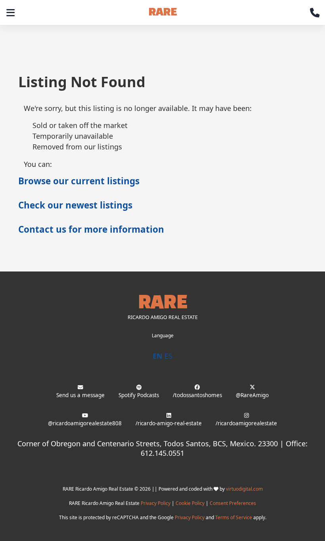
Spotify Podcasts (139, 395)
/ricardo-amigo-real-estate (169, 423)
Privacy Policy (155, 503)
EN (157, 356)
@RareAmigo (252, 395)
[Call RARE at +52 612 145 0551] (314, 12)
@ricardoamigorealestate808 (85, 423)
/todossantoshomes (197, 395)
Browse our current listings (79, 181)
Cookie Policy (190, 503)
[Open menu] (10, 12)
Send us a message (80, 395)
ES (168, 356)
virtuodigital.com (244, 489)
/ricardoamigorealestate (246, 423)
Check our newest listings (75, 205)
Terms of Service (233, 517)
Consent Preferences (233, 503)
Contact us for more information (91, 229)
